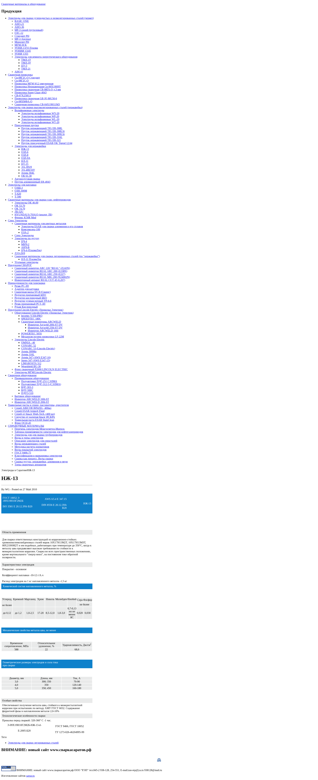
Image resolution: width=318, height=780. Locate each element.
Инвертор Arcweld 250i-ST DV (45, 327)
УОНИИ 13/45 (23, 50)
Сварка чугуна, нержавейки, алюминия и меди (41, 461)
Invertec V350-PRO (31, 315)
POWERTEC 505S (31, 333)
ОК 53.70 (20, 205)
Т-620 (18, 193)
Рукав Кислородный (26, 306)
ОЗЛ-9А (25, 158)
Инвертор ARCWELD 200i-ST (32, 402)
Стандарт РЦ (22, 36)
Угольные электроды (26, 262)
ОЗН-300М (21, 190)
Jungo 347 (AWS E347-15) (35, 360)
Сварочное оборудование (22, 375)
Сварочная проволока (20, 74)
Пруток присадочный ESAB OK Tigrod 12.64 (46, 143)
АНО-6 (19, 71)
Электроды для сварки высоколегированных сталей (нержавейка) (45, 107)
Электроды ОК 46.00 (26, 202)
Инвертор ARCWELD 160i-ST (32, 399)
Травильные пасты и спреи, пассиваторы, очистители (38, 405)
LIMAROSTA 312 (31, 363)
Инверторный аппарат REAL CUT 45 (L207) (40, 280)
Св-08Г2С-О (22, 80)
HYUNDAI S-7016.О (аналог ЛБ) (33, 214)
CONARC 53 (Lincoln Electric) (38, 348)
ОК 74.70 (20, 208)
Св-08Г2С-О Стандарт (27, 77)
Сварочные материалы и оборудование (23, 4)
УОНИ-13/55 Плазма (26, 47)
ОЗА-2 (25, 232)
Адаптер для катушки (27, 289)
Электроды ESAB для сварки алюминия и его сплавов (52, 226)
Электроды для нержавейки (30, 146)
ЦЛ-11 (24, 161)
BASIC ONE (22, 21)
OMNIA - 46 (28, 342)
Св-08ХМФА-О (23, 101)
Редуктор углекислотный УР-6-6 (33, 300)
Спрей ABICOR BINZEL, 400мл (33, 408)
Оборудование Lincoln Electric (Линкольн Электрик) (44, 312)
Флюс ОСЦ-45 (23, 423)
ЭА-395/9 (26, 167)
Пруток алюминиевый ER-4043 (32, 181)
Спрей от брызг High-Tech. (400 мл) (35, 414)
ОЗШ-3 (19, 187)
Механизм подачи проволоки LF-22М (42, 336)
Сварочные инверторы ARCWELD (41, 321)
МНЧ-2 (25, 244)
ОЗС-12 (19, 33)
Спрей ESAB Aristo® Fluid (30, 411)
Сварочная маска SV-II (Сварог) (33, 292)
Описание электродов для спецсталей (36, 440)
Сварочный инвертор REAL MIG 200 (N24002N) (42, 277)
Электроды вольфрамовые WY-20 (40, 113)
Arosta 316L (27, 354)
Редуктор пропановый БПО (30, 295)
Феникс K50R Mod (25, 217)
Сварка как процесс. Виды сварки (34, 458)
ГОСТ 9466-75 (23, 452)
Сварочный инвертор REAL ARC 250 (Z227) (40, 274)
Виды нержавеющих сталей (30, 443)
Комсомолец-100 (30, 229)
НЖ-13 (25, 149)
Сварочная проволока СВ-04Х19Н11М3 (37, 104)
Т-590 (18, 196)
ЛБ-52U (19, 211)
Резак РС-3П (22, 286)
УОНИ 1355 (21, 53)
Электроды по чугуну (27, 238)
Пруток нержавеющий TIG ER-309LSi (43, 134)
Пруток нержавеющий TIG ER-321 (41, 140)
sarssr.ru (30, 775)
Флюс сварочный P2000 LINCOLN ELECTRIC (41, 369)
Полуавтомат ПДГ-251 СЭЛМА (39, 381)
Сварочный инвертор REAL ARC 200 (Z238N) (41, 271)
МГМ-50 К (21, 44)
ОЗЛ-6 (24, 152)
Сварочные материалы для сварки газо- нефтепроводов (39, 199)
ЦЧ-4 (24, 241)
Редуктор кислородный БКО (31, 297)
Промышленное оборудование (32, 378)
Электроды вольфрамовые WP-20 (40, 116)
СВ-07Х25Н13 (23, 95)
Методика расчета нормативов (32, 446)
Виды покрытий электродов (31, 449)
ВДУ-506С (27, 390)
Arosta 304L (27, 172)
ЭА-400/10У (28, 170)
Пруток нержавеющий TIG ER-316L (41, 137)
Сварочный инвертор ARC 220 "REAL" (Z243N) (42, 268)
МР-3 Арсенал (23, 39)
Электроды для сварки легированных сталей (33, 742)
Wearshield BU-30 (31, 366)
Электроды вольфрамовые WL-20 (40, 119)
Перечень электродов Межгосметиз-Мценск (40, 428)
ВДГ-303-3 (27, 387)
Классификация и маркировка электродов (38, 455)
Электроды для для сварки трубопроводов (38, 434)
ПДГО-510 (27, 393)
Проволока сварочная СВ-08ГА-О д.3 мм (38, 89)
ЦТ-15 (24, 164)
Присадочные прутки (27, 125)
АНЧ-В (25, 247)
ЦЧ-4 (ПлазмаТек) (31, 250)
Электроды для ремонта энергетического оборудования (46, 56)
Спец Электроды (17, 220)
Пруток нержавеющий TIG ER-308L (41, 128)
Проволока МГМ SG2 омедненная (34, 83)
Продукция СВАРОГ (20, 265)
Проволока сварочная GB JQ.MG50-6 (36, 98)
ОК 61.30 (26, 175)
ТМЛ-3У (26, 62)
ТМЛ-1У (26, 59)
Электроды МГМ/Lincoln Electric (33, 372)
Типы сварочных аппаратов (30, 464)
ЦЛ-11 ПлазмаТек (31, 259)
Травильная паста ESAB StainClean (34, 420)
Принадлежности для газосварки (26, 283)
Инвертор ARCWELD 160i (43, 330)
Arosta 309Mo (28, 351)
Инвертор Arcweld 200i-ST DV (45, 324)
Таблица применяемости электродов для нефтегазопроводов (49, 431)
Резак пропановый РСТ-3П (30, 303)
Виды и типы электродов (29, 437)
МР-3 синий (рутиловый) (29, 30)
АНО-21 (19, 24)
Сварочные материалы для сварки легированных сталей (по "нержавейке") (57, 256)
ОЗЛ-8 (24, 155)
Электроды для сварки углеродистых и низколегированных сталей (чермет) (51, 18)
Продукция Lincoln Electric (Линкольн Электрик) (35, 309)
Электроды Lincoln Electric (30, 339)
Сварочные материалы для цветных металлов (40, 223)
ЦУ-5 (24, 65)
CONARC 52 (28, 345)
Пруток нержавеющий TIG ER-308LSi (43, 131)
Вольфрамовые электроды (29, 110)
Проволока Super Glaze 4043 (31, 92)
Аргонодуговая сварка (27, 178)
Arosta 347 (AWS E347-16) (36, 357)
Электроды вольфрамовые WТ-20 (40, 122)
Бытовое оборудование (28, 396)
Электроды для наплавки (22, 184)
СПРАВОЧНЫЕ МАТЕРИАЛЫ (26, 425)
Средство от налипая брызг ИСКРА (35, 417)
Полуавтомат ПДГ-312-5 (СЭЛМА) (41, 384)
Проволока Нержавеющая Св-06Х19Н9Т (38, 86)
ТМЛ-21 (25, 68)
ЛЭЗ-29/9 (20, 253)
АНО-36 (19, 27)
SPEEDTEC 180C (31, 318)
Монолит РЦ (22, 42)
